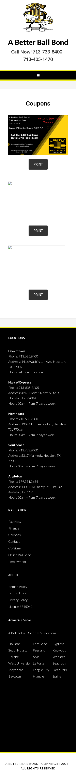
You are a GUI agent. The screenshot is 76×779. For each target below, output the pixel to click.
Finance (13, 528)
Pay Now (14, 521)
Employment (17, 561)
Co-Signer (15, 548)
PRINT (38, 164)
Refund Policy (17, 586)
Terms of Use (17, 593)
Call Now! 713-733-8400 (37, 51)
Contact (14, 541)
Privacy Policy (18, 600)
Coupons (14, 535)
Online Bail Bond (19, 555)
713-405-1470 (38, 59)
